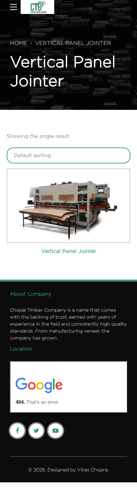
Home (18, 43)
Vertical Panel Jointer (73, 43)
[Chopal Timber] (37, 7)
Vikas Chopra (92, 469)
